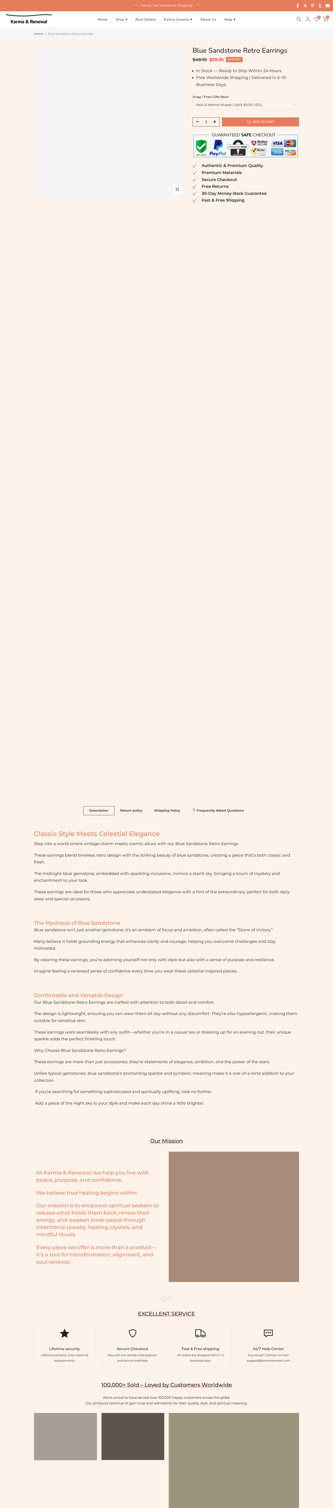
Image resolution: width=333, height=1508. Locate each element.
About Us (208, 19)
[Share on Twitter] (305, 5)
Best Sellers (145, 19)
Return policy (131, 810)
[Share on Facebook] (298, 5)
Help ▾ (230, 19)
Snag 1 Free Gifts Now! (211, 97)
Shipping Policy (167, 810)
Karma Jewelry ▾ (178, 19)
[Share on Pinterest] (313, 5)
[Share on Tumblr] (320, 5)
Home (103, 19)
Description (99, 810)
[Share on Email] (328, 5)
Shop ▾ (122, 19)
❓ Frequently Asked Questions (218, 810)
